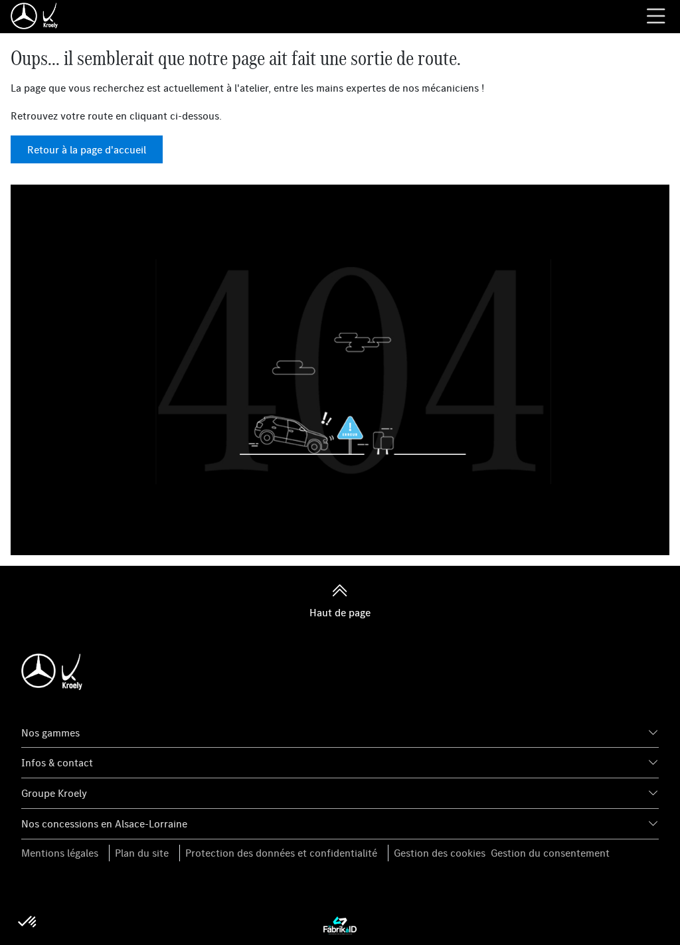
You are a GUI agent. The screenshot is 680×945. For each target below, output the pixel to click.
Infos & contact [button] (57, 762)
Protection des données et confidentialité (281, 852)
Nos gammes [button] (50, 732)
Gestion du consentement (550, 852)
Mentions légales (59, 852)
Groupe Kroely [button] (54, 793)
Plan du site (142, 852)
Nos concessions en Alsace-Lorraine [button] (104, 823)
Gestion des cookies (439, 852)
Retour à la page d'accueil (86, 149)
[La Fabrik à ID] (340, 924)
